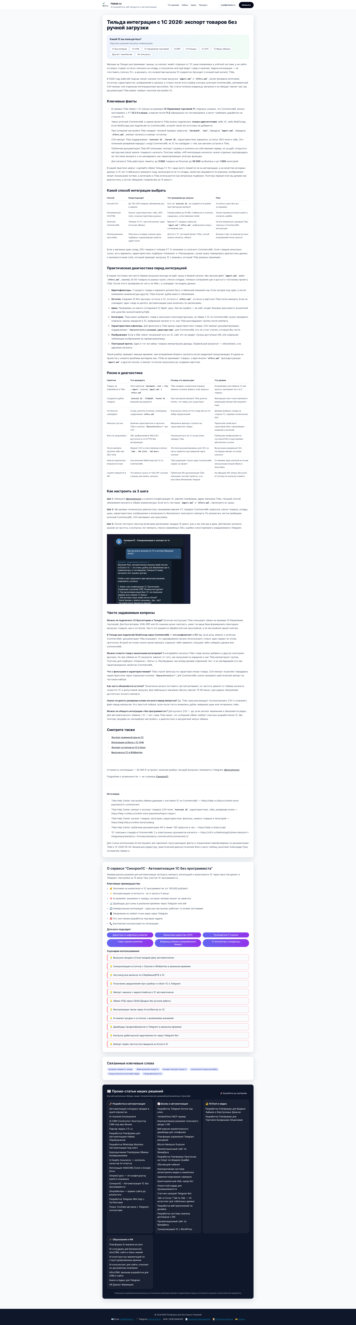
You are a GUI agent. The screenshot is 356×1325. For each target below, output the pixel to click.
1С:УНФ (135, 49)
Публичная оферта (224, 1319)
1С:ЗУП (205, 49)
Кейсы (185, 5)
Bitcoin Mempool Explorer (171, 1144)
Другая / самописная (122, 54)
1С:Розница (191, 49)
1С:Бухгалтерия (119, 49)
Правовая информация (199, 1319)
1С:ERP (177, 49)
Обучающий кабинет (168, 1164)
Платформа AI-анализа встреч (126, 1244)
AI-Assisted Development (122, 1116)
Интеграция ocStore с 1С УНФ (127, 742)
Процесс (203, 5)
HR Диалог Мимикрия (121, 1284)
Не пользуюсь (144, 54)
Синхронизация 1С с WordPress (174, 1229)
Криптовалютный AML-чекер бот (175, 1181)
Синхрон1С (162, 776)
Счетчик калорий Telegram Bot (174, 1193)
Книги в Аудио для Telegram (124, 1280)
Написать (246, 5)
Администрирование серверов (174, 1176)
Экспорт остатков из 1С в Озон (128, 747)
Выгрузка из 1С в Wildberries (127, 752)
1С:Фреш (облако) (222, 49)
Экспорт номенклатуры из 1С (127, 737)
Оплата (241, 1319)
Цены (193, 5)
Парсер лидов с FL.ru (121, 1128)
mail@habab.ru (228, 5)
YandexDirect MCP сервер (171, 1116)
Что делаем (173, 5)
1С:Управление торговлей (156, 49)
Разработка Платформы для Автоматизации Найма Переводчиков (124, 1136)
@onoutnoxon (133, 498)
